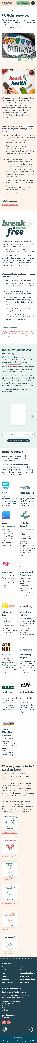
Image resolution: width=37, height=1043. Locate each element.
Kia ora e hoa (7, 953)
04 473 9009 (12, 995)
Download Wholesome (18, 440)
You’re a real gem (8, 856)
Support (10, 11)
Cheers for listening (9, 832)
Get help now (23, 3)
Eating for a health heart (10, 204)
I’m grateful (6, 880)
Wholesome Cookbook (11, 364)
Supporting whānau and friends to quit (21, 333)
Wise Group (20, 1041)
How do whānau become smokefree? (13, 337)
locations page (17, 998)
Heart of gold (7, 929)
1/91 (6, 434)
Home (4, 11)
